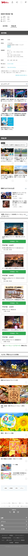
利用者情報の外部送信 (6, 537)
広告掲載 (11, 542)
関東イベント (21, 503)
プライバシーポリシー (19, 535)
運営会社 (17, 542)
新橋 (6, 488)
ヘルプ (2, 540)
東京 (17, 488)
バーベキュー (9, 345)
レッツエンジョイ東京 (5, 503)
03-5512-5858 (10, 63)
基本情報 (3, 33)
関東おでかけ (14, 503)
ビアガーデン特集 (15, 506)
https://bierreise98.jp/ (11, 67)
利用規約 (11, 535)
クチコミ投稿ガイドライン (18, 537)
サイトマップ (4, 535)
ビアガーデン (17, 345)
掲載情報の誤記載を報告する (21, 75)
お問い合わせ (9, 540)
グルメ (22, 488)
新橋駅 (11, 488)
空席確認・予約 (14, 241)
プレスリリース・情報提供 (19, 540)
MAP (9, 46)
